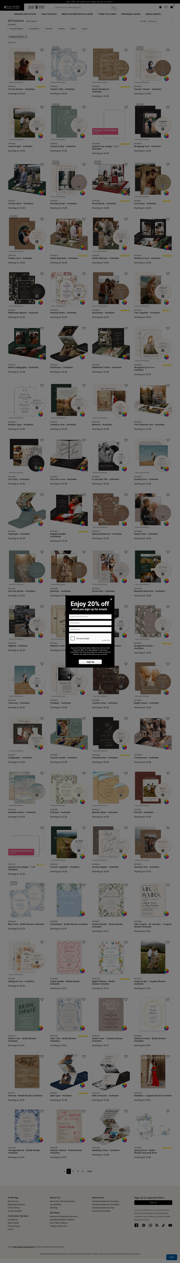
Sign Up (90, 662)
